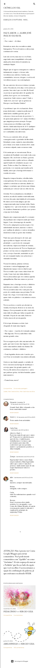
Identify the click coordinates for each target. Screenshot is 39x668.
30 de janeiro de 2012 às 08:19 (26, 417)
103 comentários (19, 647)
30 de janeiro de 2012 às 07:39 (20, 404)
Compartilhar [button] (7, 388)
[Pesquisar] (34, 3)
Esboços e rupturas (12, 20)
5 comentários (18, 615)
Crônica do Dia (11, 8)
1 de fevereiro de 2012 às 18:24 (20, 430)
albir (11, 477)
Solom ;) (13, 417)
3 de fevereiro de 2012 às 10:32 (25, 456)
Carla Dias (13, 428)
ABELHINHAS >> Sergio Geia (18, 643)
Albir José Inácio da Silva (27, 391)
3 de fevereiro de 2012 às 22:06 (23, 477)
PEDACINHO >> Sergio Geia (18, 611)
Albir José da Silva (13, 391)
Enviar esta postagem (20, 388)
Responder (14, 412)
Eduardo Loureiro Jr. (17, 402)
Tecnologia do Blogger (21, 661)
